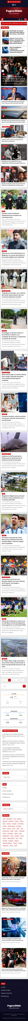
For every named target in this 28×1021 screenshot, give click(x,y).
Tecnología (4, 414)
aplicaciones (9, 819)
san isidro (5, 841)
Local (4, 58)
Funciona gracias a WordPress (10, 1014)
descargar (18, 826)
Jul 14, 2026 (6, 668)
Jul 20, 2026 (6, 545)
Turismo (8, 58)
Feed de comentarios (7, 794)
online (11, 836)
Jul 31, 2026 (6, 299)
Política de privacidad (7, 1018)
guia (22, 828)
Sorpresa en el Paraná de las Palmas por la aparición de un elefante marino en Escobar (12, 458)
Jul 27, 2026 (6, 382)
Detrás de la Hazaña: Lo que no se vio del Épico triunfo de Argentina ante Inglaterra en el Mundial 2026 (14, 623)
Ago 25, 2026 (6, 881)
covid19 (4, 826)
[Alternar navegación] (19, 19)
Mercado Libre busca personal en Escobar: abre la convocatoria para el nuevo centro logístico (13, 122)
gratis (18, 828)
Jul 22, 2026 (6, 502)
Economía (4, 88)
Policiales (4, 251)
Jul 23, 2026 (6, 462)
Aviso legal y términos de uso (19, 1018)
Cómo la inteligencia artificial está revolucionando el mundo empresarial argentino (16, 50)
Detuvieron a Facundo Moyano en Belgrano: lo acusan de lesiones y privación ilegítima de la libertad (13, 255)
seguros (16, 841)
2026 (4, 819)
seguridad (11, 841)
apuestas (19, 819)
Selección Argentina (7, 843)
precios (4, 838)
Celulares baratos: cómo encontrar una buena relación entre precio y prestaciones (14, 418)
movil (20, 833)
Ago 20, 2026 (6, 973)
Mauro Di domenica (16, 83)
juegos (4, 833)
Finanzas (9, 88)
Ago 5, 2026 (6, 219)
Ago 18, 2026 (7, 83)
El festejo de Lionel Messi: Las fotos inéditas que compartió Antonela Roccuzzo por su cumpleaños (14, 163)
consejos (14, 823)
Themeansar (14, 1015)
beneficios (11, 821)
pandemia (17, 836)
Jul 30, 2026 (6, 340)
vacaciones (5, 845)
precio (22, 836)
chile (4, 823)
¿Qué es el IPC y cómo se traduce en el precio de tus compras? (12, 140)
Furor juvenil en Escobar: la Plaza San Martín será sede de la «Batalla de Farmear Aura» (13, 970)
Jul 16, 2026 (6, 627)
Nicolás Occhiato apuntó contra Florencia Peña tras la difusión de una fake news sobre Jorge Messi (13, 185)
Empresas (5, 919)
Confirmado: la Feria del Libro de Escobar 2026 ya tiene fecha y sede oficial (16, 32)
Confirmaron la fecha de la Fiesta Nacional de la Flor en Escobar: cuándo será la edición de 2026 (14, 763)
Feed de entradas (6, 791)
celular (21, 821)
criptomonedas (11, 826)
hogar (11, 831)
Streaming (11, 168)
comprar (9, 823)
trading (20, 843)
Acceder (4, 788)
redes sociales (11, 838)
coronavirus (20, 823)
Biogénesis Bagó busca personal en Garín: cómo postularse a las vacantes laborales (13, 498)
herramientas (6, 831)
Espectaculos (5, 145)
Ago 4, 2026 (6, 259)
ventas (11, 845)
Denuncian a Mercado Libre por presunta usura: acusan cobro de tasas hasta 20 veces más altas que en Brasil (13, 103)
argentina (5, 821)
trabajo (15, 843)
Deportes (4, 372)
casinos (16, 821)
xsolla (15, 845)
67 (19, 680)
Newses (21, 1014)
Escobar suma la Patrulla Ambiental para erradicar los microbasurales (11, 215)
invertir (16, 831)
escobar (9, 828)
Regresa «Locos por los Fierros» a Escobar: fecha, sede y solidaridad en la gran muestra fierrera (17, 41)
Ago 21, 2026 (6, 912)
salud (21, 838)
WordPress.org (6, 797)
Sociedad (7, 577)
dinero (4, 828)
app (14, 819)
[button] (22, 19)
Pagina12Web (14, 11)
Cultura (4, 858)
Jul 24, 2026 (6, 422)
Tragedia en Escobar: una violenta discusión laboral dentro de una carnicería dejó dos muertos (13, 295)
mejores (16, 833)
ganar (13, 828)
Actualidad (4, 453)
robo (17, 838)
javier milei (21, 831)
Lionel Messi (10, 833)
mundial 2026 (6, 836)
